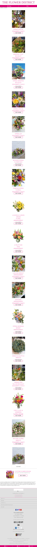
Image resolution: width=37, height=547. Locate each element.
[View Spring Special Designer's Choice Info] (18, 99)
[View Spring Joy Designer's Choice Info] (18, 124)
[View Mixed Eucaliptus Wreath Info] (18, 345)
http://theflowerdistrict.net (18, 531)
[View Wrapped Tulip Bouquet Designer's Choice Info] (18, 44)
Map (19, 546)
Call (6, 546)
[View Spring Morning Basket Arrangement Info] (18, 316)
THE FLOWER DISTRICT (18, 2)
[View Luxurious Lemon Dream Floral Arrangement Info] (18, 205)
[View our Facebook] (16, 510)
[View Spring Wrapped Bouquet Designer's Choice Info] (18, 71)
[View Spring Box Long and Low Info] (18, 455)
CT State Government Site (23, 540)
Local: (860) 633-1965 (18, 517)
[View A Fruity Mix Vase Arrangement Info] (18, 235)
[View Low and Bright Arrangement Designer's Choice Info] (18, 263)
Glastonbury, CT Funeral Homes (13, 538)
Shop (10, 6)
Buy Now (18, 33)
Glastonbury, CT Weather (13, 540)
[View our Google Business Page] (17, 510)
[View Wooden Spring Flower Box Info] (18, 149)
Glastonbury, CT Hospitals (25, 538)
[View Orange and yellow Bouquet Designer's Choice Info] (18, 372)
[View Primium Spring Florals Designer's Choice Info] (18, 177)
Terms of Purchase (18, 543)
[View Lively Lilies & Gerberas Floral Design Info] (18, 400)
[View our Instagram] (19, 510)
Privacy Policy (12, 543)
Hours (31, 546)
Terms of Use (25, 543)
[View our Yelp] (21, 510)
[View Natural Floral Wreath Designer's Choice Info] (18, 428)
